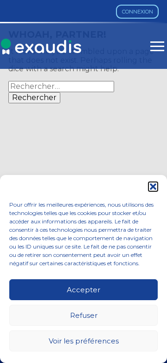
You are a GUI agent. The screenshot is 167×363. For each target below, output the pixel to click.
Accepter (83, 289)
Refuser (83, 315)
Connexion (137, 11)
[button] (153, 186)
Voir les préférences (84, 340)
